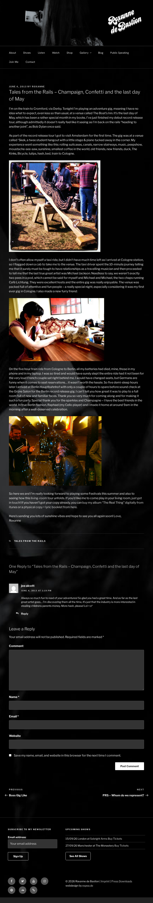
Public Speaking (119, 52)
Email (14, 716)
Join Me (13, 62)
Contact (30, 62)
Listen (41, 52)
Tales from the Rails (30, 541)
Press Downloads (121, 881)
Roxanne (38, 86)
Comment (16, 646)
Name (14, 697)
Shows (27, 52)
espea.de (87, 885)
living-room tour (42, 498)
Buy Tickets (115, 838)
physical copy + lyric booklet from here (50, 507)
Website (15, 736)
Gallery (84, 52)
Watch (56, 52)
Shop (70, 52)
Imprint (105, 881)
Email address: (17, 837)
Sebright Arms (98, 838)
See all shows (78, 856)
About (12, 52)
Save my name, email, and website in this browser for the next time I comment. (67, 755)
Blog (100, 52)
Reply (24, 613)
